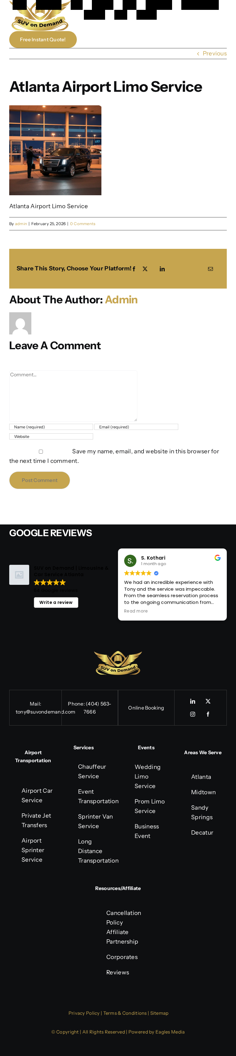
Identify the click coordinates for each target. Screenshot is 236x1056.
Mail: (35, 704)
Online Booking (146, 708)
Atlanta (201, 776)
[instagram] (193, 714)
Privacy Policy (84, 1013)
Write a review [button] (56, 602)
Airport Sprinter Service (33, 850)
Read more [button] (136, 611)
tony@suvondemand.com (46, 712)
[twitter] (208, 701)
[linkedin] (193, 701)
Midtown (203, 792)
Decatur (202, 832)
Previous (215, 53)
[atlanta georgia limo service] (118, 653)
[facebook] (208, 714)
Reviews (117, 972)
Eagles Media (170, 1032)
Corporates (122, 957)
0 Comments (83, 223)
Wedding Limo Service (148, 776)
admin (21, 223)
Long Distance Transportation (98, 851)
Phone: (77, 704)
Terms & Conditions (125, 1013)
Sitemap (159, 1013)
